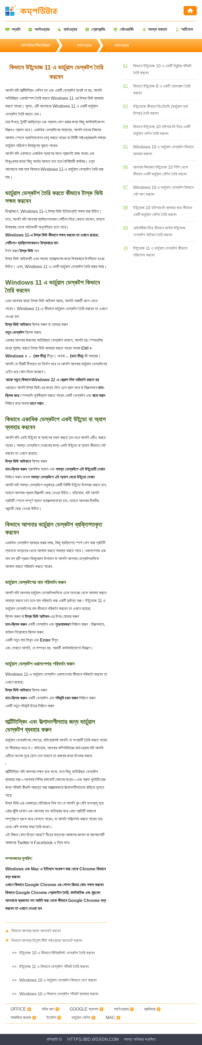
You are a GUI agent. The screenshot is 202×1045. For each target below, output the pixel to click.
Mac (110, 1017)
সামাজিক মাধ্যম (21, 1017)
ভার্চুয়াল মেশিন (81, 1017)
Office (18, 1009)
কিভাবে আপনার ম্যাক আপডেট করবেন (36, 930)
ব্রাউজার (149, 1009)
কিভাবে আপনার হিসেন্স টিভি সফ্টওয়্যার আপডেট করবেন (46, 940)
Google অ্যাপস (84, 1009)
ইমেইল (51, 1017)
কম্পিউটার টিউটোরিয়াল (36, 45)
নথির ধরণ (48, 1009)
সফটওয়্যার (84, 45)
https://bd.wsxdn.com (93, 1039)
